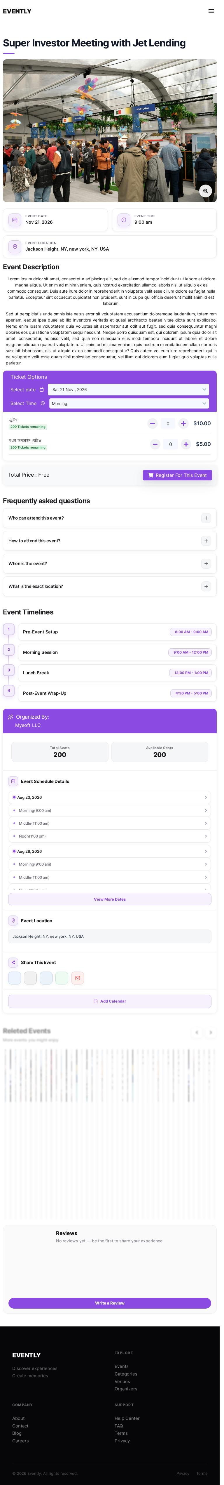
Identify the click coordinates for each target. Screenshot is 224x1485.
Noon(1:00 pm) (32, 836)
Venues (122, 1381)
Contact (20, 1426)
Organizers (126, 1389)
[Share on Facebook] (14, 978)
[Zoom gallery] (110, 130)
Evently (17, 11)
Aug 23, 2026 (29, 797)
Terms (121, 1433)
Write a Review (110, 1302)
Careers (20, 1441)
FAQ (119, 1426)
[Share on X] (30, 978)
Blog (17, 1433)
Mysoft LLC (28, 725)
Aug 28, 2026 (29, 851)
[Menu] (211, 11)
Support (124, 1405)
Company (22, 1405)
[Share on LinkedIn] (46, 978)
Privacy (122, 1441)
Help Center (127, 1418)
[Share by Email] (77, 978)
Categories (126, 1374)
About (18, 1418)
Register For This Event (181, 475)
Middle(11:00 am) (34, 823)
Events (122, 1366)
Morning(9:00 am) (35, 810)
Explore (124, 1353)
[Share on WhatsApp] (61, 978)
